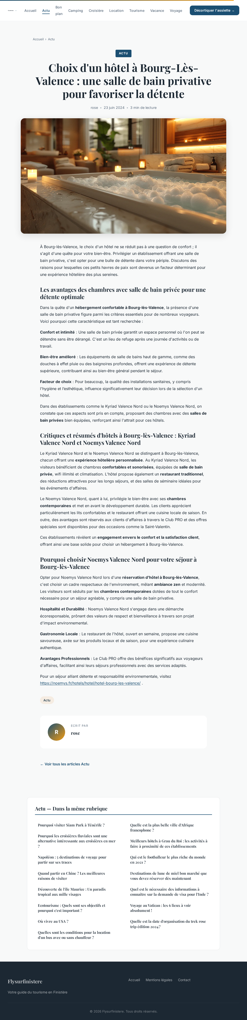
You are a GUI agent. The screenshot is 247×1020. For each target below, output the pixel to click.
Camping (75, 10)
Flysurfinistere (25, 981)
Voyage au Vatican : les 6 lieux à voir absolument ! (160, 908)
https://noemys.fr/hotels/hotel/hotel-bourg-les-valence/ (90, 683)
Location (116, 10)
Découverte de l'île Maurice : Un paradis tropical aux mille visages (72, 892)
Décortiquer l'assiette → (214, 10)
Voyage (176, 10)
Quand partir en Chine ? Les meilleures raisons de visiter (71, 876)
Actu (46, 10)
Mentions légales (159, 980)
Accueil (30, 10)
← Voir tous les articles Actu (64, 764)
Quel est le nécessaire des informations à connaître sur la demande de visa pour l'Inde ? (169, 892)
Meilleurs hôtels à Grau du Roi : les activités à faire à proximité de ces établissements (168, 843)
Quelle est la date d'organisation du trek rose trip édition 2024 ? (168, 924)
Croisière (96, 10)
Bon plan (58, 10)
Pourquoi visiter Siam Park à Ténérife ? (71, 825)
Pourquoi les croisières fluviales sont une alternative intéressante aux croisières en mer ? (77, 841)
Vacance (157, 10)
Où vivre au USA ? (53, 921)
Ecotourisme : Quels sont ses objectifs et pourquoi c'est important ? (71, 908)
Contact (184, 980)
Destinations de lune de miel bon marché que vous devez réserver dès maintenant (168, 876)
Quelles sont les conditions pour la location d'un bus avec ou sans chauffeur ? (74, 935)
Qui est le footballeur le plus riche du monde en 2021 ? (168, 860)
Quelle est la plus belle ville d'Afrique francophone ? (162, 827)
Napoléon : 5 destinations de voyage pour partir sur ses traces (72, 860)
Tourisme (136, 10)
